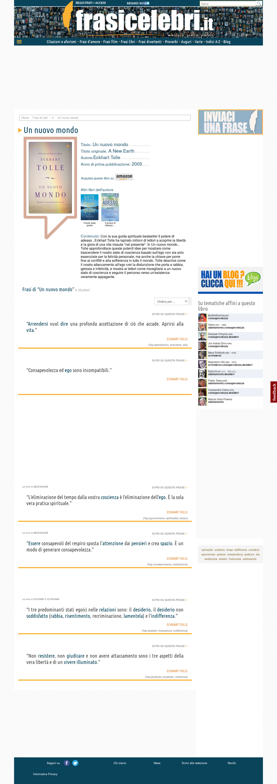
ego (68, 370)
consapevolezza (162, 564)
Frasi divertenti (150, 41)
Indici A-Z (213, 41)
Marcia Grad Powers (220, 399)
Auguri (186, 41)
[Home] (138, 19)
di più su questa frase (170, 314)
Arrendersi (38, 324)
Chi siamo (120, 763)
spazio (166, 543)
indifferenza (162, 616)
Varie (199, 41)
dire (64, 324)
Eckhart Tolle (106, 157)
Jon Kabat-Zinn (217, 343)
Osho (211, 324)
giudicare (75, 656)
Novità (232, 763)
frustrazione (165, 630)
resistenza (181, 676)
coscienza (110, 497)
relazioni (107, 610)
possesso (168, 676)
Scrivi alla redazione (194, 763)
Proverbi (171, 41)
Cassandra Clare (218, 390)
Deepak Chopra (217, 334)
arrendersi (175, 344)
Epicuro (212, 371)
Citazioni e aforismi (61, 41)
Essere (34, 543)
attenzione (112, 543)
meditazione (180, 564)
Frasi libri (128, 41)
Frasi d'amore (90, 41)
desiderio (142, 610)
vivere (70, 662)
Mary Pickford (216, 352)
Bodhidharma (216, 315)
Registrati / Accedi (91, 3)
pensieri (139, 543)
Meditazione (41, 486)
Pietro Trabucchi (217, 380)
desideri (152, 630)
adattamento (161, 344)
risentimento (77, 616)
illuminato (87, 662)
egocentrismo (157, 518)
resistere (46, 656)
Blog (226, 41)
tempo (183, 518)
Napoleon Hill (216, 362)
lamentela (133, 616)
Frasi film (110, 41)
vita (30, 330)
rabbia (56, 616)
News (157, 763)
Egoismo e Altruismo (47, 599)
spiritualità (172, 518)
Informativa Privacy (45, 774)
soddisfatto (37, 616)
